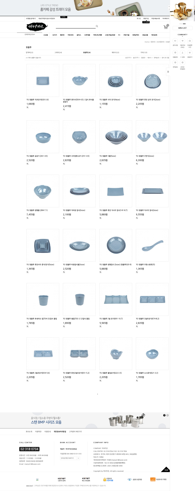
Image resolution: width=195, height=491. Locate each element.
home (147, 42)
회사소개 (29, 432)
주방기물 (126, 35)
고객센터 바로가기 (75, 432)
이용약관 (38, 432)
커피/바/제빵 (97, 35)
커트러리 (70, 35)
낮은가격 (128, 57)
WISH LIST (182, 28)
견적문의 (175, 67)
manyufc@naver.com (119, 460)
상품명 (143, 57)
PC (119, 35)
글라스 (79, 35)
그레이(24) (58, 52)
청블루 (168, 42)
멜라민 (62, 35)
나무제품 (87, 35)
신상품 (46, 35)
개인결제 (154, 35)
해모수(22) (115, 52)
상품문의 (175, 57)
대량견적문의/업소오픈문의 (46, 18)
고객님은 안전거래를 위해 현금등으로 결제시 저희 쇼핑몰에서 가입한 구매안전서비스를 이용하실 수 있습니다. (70, 486)
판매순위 (156, 57)
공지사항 (175, 45)
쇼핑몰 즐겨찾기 (31, 18)
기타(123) (143, 52)
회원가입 (146, 18)
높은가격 (135, 57)
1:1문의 (182, 57)
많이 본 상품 (165, 57)
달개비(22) (29, 52)
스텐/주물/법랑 (110, 35)
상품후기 (189, 57)
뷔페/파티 (136, 35)
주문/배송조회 (155, 18)
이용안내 (47, 432)
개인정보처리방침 (60, 432)
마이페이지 (165, 18)
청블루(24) (86, 52)
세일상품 (145, 35)
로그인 (139, 18)
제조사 (149, 57)
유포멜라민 (160, 42)
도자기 (55, 35)
